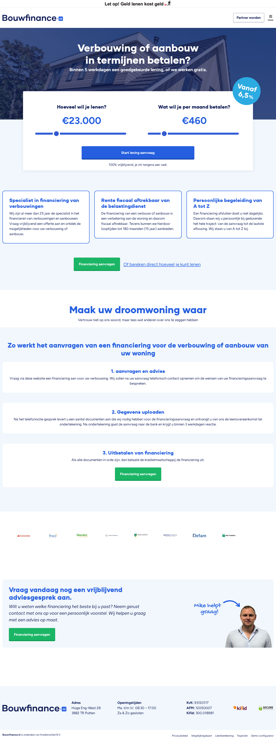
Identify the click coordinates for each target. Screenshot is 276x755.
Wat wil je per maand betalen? (194, 107)
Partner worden (249, 18)
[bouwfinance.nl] (34, 17)
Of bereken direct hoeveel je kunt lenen (162, 264)
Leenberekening (224, 735)
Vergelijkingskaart (201, 735)
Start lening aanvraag (138, 153)
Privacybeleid (180, 735)
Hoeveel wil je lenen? (81, 107)
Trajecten (242, 735)
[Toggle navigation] (271, 18)
